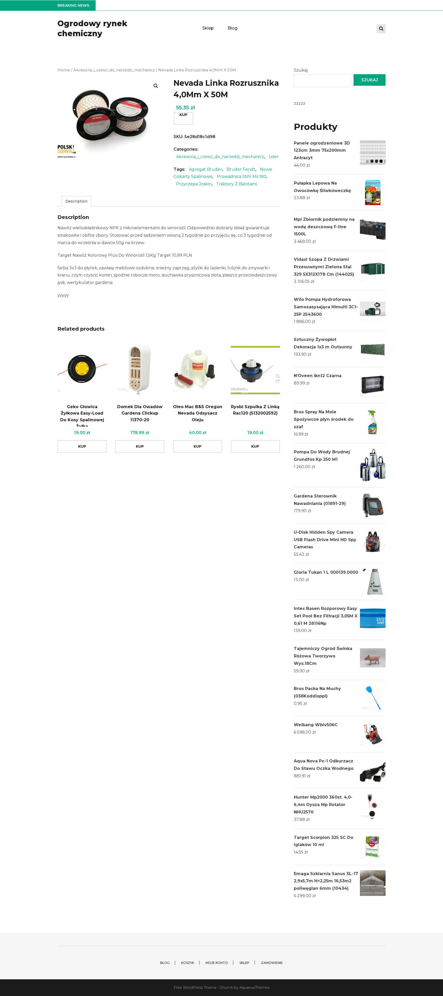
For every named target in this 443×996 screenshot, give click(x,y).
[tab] (76, 201)
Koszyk (187, 963)
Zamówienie (272, 963)
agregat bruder (205, 169)
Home (63, 70)
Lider (274, 156)
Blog (232, 28)
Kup (183, 114)
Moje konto (217, 963)
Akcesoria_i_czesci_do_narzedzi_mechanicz (114, 70)
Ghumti (226, 987)
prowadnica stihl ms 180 (241, 176)
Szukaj (301, 70)
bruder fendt (241, 169)
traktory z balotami (236, 183)
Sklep (208, 28)
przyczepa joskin (194, 183)
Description (76, 201)
